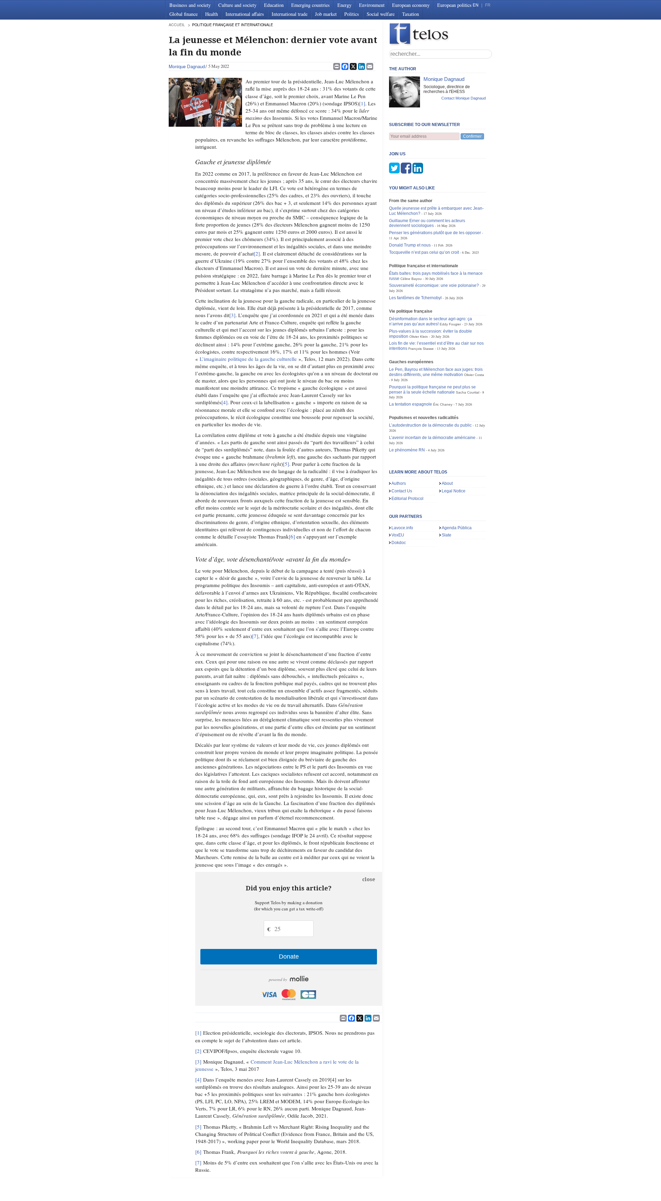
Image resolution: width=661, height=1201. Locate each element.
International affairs (244, 14)
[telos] (440, 34)
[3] (232, 315)
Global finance (183, 14)
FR (488, 5)
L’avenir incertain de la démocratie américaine (432, 437)
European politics (454, 5)
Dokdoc (398, 542)
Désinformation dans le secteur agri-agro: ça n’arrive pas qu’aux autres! (430, 321)
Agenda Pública (457, 527)
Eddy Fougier (450, 324)
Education (274, 5)
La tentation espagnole (410, 404)
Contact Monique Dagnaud (463, 98)
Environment (372, 5)
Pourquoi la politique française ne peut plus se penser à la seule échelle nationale (432, 390)
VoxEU (397, 535)
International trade (289, 14)
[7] (255, 636)
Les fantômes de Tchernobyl (415, 297)
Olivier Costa (474, 375)
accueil (177, 24)
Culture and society (237, 5)
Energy (344, 5)
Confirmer (472, 136)
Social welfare (381, 14)
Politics (351, 14)
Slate (446, 535)
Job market (326, 14)
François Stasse (421, 349)
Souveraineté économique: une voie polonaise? (434, 285)
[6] (292, 536)
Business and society (190, 5)
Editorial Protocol (407, 498)
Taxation (410, 14)
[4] (224, 402)
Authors (398, 483)
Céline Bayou (411, 279)
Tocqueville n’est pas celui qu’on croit (424, 252)
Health (211, 14)
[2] (257, 253)
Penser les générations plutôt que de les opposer (435, 232)
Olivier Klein (418, 336)
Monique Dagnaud (187, 66)
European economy (411, 5)
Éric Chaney (442, 404)
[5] (286, 463)
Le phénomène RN (407, 450)
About (447, 483)
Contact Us (401, 491)
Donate (289, 956)
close (368, 879)
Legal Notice (453, 491)
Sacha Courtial (467, 392)
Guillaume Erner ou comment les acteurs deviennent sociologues (427, 223)
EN (476, 5)
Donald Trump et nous (410, 245)
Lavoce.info (402, 527)
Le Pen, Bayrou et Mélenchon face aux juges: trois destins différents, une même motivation (436, 372)
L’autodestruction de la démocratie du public (430, 425)
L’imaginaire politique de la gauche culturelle (248, 358)
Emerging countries (310, 5)
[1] (362, 103)
